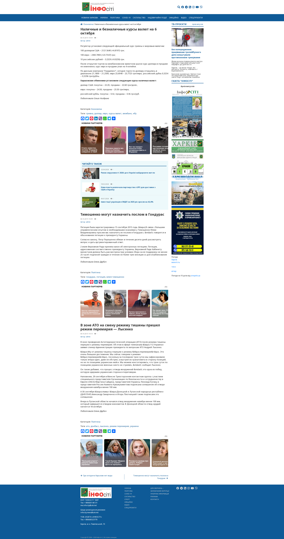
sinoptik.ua (195, 275)
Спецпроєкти (196, 17)
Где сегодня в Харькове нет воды (97, 475)
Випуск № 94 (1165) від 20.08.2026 (188, 136)
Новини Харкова (89, 17)
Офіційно (174, 17)
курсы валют (115, 113)
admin (88, 41)
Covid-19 (126, 17)
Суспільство (139, 17)
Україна (104, 17)
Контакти (154, 499)
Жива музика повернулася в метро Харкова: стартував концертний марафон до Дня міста (187, 63)
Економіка (88, 24)
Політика (115, 17)
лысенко (104, 426)
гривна (89, 113)
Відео (183, 17)
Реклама (154, 496)
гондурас (91, 276)
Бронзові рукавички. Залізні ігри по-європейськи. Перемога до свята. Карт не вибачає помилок (186, 75)
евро (105, 113)
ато (88, 426)
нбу (134, 113)
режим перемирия (119, 426)
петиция (101, 276)
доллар (98, 113)
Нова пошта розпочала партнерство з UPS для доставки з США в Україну (128, 188)
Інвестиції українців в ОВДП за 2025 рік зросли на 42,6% (127, 202)
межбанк (127, 113)
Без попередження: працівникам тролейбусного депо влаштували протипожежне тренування (186, 53)
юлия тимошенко (115, 276)
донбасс (95, 426)
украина (134, 426)
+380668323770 (90, 519)
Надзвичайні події (157, 17)
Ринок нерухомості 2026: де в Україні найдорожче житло (128, 173)
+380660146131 (90, 502)
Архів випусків (197, 24)
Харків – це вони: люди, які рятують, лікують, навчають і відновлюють (185, 69)
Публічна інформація (159, 494)
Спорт (127, 499)
